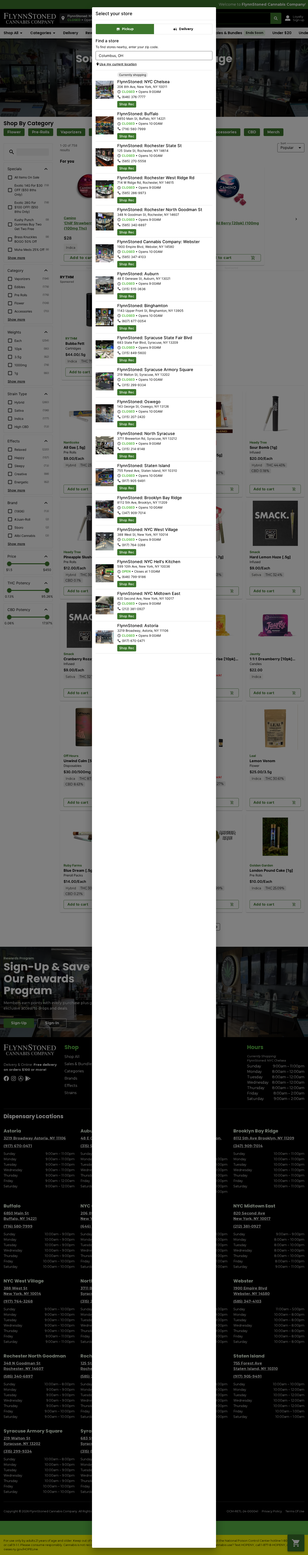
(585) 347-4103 (134, 257)
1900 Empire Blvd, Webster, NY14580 (145, 247)
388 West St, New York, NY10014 (142, 534)
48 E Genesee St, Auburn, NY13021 (143, 278)
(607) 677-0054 (134, 321)
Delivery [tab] (186, 29)
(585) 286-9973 (134, 193)
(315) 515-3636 (134, 289)
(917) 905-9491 (133, 481)
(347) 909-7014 (134, 513)
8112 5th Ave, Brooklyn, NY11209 (142, 502)
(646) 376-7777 (133, 97)
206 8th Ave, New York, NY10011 (142, 87)
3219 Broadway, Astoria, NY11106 (142, 630)
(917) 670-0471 (133, 641)
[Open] (209, 56)
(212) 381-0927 (133, 609)
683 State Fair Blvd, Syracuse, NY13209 (147, 342)
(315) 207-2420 (133, 417)
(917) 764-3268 (133, 545)
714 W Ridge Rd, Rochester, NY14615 (145, 182)
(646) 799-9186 (134, 577)
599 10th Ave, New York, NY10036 (143, 566)
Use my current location (118, 64)
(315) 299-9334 (134, 385)
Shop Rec (126, 104)
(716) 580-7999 (134, 129)
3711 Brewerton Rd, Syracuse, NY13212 (147, 438)
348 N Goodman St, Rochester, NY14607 (148, 214)
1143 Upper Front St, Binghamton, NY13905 (150, 310)
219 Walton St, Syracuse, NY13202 (143, 374)
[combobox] (150, 55)
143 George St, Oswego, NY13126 (143, 406)
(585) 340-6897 (134, 225)
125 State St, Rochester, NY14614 (142, 151)
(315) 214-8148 (133, 449)
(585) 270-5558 (134, 161)
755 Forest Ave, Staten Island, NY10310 (147, 470)
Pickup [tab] (128, 29)
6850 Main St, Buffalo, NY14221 (141, 118)
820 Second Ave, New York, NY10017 (145, 598)
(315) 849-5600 (134, 353)
